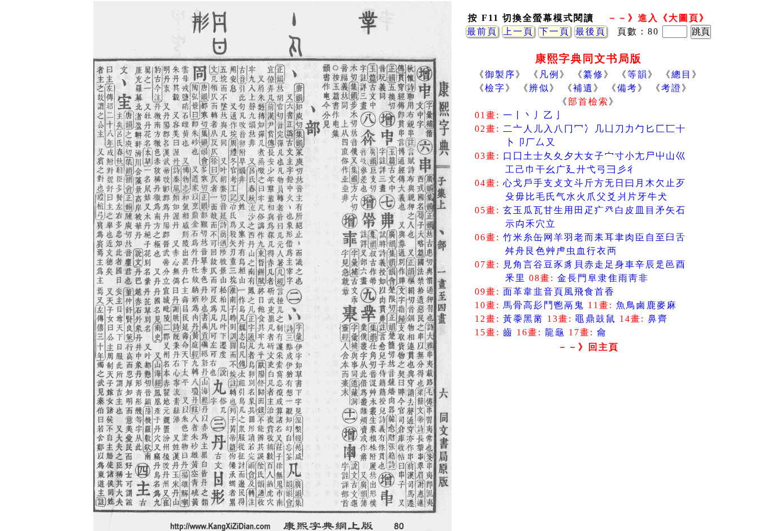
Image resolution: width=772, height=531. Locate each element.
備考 (627, 88)
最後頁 (590, 31)
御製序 (500, 74)
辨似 (539, 88)
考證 (671, 88)
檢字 (495, 88)
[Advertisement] (588, 447)
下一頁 (554, 31)
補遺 (583, 88)
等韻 (637, 74)
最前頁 (482, 31)
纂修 (593, 74)
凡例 (549, 74)
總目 (681, 74)
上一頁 (518, 31)
